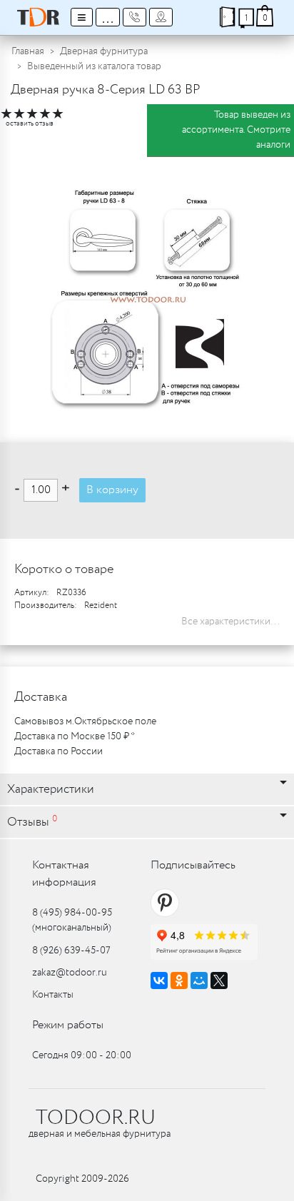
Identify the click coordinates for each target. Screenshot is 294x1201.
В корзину (112, 490)
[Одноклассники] (179, 980)
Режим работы (67, 1025)
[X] (219, 980)
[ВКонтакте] (159, 980)
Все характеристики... (230, 621)
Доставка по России (58, 751)
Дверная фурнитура (104, 51)
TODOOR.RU (96, 1118)
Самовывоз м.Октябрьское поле (85, 721)
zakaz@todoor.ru (69, 973)
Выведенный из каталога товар (94, 66)
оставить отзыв (30, 123)
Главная (27, 51)
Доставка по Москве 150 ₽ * (74, 736)
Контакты (53, 995)
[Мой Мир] (199, 980)
